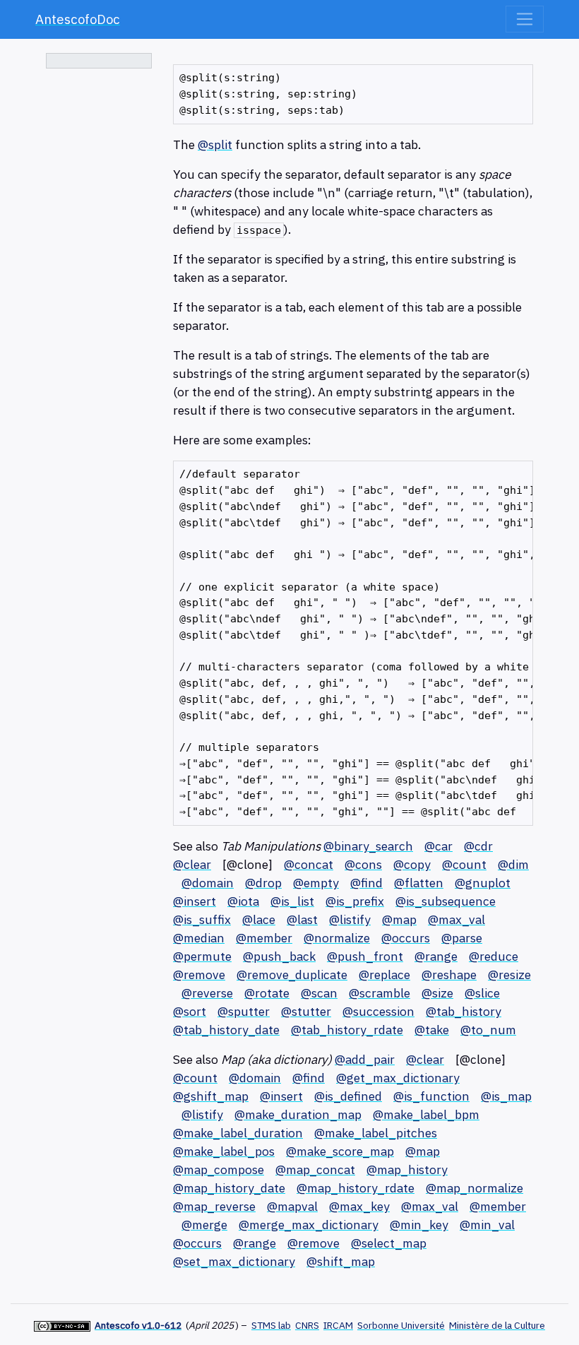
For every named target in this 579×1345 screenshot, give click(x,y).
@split (215, 144)
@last (302, 919)
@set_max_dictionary (234, 1261)
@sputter (243, 1011)
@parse (461, 938)
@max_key (359, 1206)
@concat (308, 864)
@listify (350, 919)
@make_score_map (340, 1151)
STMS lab (271, 1325)
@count (464, 864)
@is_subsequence (445, 901)
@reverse (207, 993)
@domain (207, 883)
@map (399, 919)
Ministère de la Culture (497, 1325)
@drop (263, 883)
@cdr (478, 846)
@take (431, 1029)
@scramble (379, 993)
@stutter (306, 1011)
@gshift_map (211, 1096)
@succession (378, 1011)
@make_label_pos (224, 1151)
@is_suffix (202, 919)
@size (437, 993)
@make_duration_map (298, 1114)
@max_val (456, 919)
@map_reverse (214, 1206)
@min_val (487, 1224)
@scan (319, 993)
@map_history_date (229, 1188)
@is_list (292, 901)
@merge (204, 1224)
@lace (258, 919)
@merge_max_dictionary (308, 1224)
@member (264, 938)
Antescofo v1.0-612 (138, 1325)
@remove (199, 974)
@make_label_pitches (375, 1133)
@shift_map (340, 1261)
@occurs (405, 938)
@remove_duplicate (292, 974)
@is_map (506, 1096)
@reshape (449, 974)
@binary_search (368, 846)
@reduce (493, 956)
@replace (384, 974)
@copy (412, 864)
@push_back (279, 956)
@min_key (419, 1224)
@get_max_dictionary (398, 1078)
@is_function (431, 1096)
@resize (509, 974)
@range (436, 956)
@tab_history (463, 1011)
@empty (316, 883)
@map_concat (315, 1169)
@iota (243, 901)
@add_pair (365, 1059)
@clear (192, 864)
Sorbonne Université (401, 1325)
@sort (189, 1011)
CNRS (307, 1325)
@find (366, 883)
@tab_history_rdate (347, 1029)
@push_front (365, 956)
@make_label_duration (238, 1133)
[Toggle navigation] (525, 19)
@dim (513, 864)
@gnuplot (483, 883)
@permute (202, 956)
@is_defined (348, 1096)
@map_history (407, 1169)
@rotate (267, 993)
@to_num (488, 1029)
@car (438, 846)
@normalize (337, 938)
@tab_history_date (226, 1029)
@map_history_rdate (355, 1188)
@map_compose (218, 1169)
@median (199, 938)
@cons (363, 864)
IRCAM (338, 1325)
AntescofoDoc (77, 19)
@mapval (292, 1206)
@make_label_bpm (426, 1114)
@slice (482, 993)
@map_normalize (474, 1188)
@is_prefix (355, 901)
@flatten (418, 883)
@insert (194, 901)
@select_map (388, 1243)
